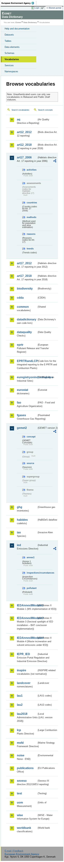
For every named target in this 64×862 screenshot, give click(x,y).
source (30, 463)
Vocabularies (12, 59)
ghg (19, 507)
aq (18, 119)
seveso (22, 780)
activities (31, 169)
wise (20, 815)
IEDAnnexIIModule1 (27, 605)
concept (31, 436)
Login (37, 8)
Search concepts (45, 110)
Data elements (12, 47)
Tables (8, 41)
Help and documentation (17, 28)
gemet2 (22, 427)
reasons (31, 234)
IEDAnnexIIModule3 (27, 618)
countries (32, 202)
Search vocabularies (20, 110)
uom (20, 802)
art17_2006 (24, 157)
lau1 (20, 695)
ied (19, 545)
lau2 (20, 704)
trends (30, 248)
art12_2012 (24, 132)
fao (19, 402)
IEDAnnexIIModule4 (27, 637)
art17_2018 (24, 275)
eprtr (20, 344)
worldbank (24, 827)
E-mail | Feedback (14, 851)
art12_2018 (24, 144)
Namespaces (11, 71)
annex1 (30, 557)
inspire (21, 670)
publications (25, 768)
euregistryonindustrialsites (27, 377)
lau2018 (22, 713)
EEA (19, 3)
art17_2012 (24, 263)
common (23, 306)
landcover (23, 682)
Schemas (9, 53)
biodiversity (25, 288)
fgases (21, 415)
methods (31, 217)
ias (19, 532)
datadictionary (26, 319)
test (19, 793)
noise (20, 755)
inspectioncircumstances (32, 572)
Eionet (18, 22)
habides (22, 519)
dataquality (24, 332)
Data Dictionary (30, 22)
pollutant (31, 588)
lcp (19, 730)
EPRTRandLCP (27, 360)
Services (9, 65)
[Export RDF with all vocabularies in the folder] (54, 161)
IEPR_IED (23, 654)
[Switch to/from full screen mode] (43, 8)
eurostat (22, 389)
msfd (20, 742)
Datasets (9, 34)
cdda (20, 297)
